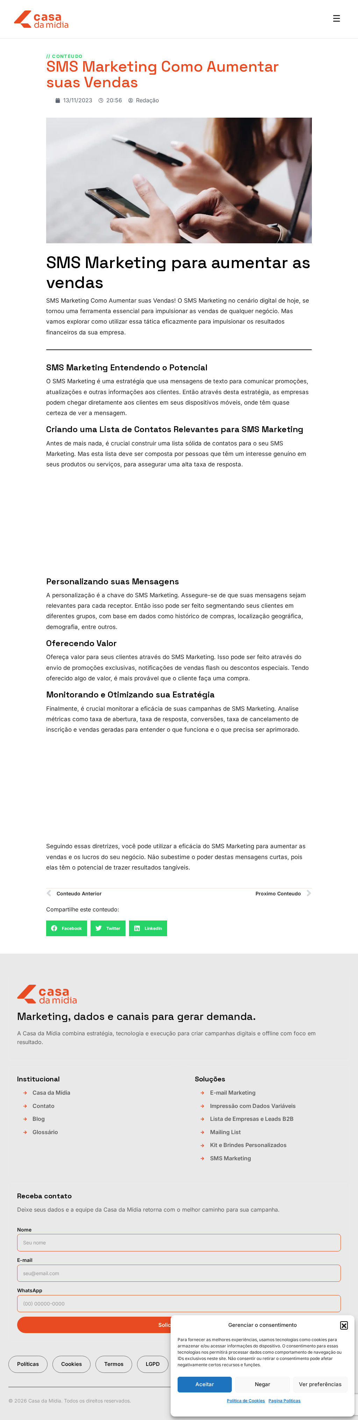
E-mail (25, 1260)
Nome (24, 1230)
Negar (262, 1384)
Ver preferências (320, 1384)
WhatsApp (29, 1290)
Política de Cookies (246, 1400)
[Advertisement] (179, 524)
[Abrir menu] (336, 19)
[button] (344, 1325)
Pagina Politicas (284, 1400)
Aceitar (204, 1384)
